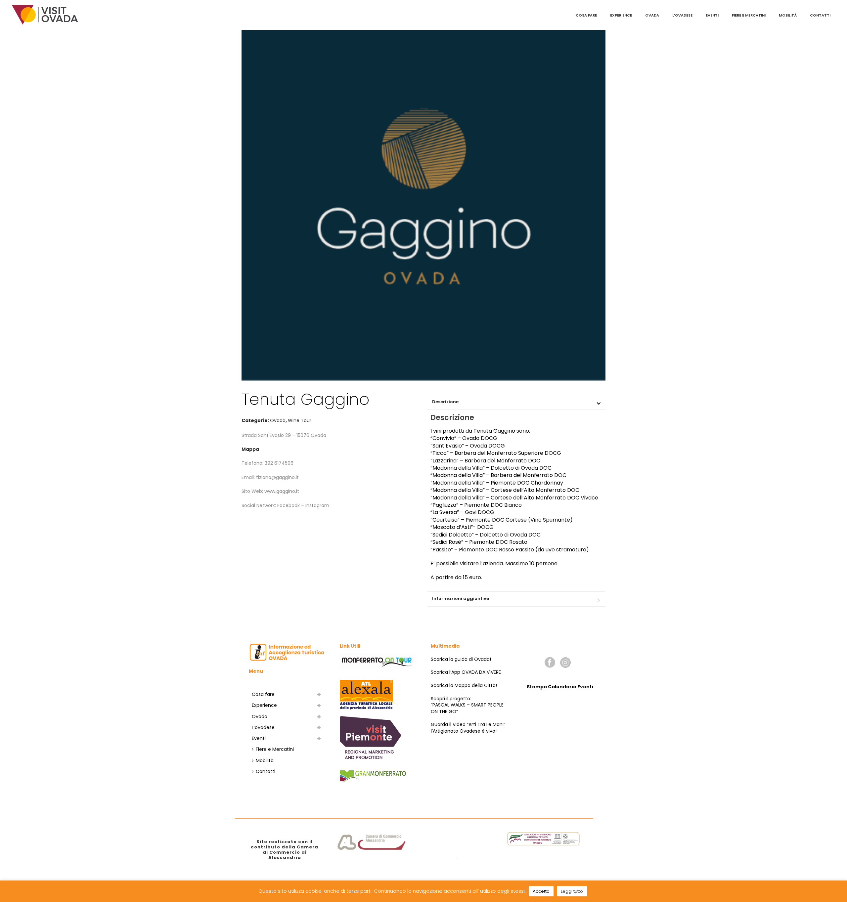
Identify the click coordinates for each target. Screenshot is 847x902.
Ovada (652, 15)
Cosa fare (586, 15)
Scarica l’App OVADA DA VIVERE (466, 672)
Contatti (820, 15)
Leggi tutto (572, 891)
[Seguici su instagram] (565, 662)
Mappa (250, 449)
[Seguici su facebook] (550, 662)
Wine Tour (299, 420)
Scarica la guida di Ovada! (461, 659)
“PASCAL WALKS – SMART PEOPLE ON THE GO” (467, 708)
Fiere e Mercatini (749, 15)
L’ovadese (682, 15)
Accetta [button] (541, 891)
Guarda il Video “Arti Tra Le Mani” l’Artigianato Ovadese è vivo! (468, 727)
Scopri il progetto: (451, 698)
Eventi (712, 15)
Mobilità (788, 15)
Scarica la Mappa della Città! (464, 685)
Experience (621, 15)
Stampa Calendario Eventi (560, 686)
